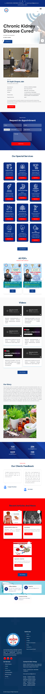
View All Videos (22, 372)
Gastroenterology (22, 190)
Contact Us (29, 647)
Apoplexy (27, 527)
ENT (23, 231)
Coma (6, 668)
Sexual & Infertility (9, 191)
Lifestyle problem (8, 672)
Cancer (6, 666)
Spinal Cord (22, 170)
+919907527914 (9, 3)
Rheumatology (8, 674)
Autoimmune (7, 670)
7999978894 (15, 3)
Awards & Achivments (31, 642)
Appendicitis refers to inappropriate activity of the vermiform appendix (11, 527)
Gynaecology (35, 170)
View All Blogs (22, 574)
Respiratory (9, 211)
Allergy (9, 231)
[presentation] (2, 40)
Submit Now (20, 143)
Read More (9, 177)
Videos (28, 638)
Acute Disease (22, 211)
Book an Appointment (31, 649)
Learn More (11, 106)
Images (28, 640)
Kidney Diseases (8, 664)
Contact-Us (7, 41)
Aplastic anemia (19, 559)
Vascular (35, 211)
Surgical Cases (9, 170)
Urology (6, 676)
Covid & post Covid (35, 191)
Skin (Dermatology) (36, 232)
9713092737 (21, 3)
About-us (28, 636)
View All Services (22, 248)
